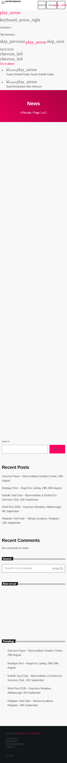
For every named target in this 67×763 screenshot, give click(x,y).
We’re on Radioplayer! (23, 404)
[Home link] (11, 5)
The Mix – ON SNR (20, 617)
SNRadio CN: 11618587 (28, 733)
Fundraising (11, 248)
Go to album (7, 63)
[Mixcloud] (8, 755)
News (8, 321)
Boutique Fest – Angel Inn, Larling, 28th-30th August (32, 488)
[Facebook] (12, 755)
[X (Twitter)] (6, 755)
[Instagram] (10, 755)
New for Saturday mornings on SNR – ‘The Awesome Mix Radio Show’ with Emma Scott (31, 331)
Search (5, 441)
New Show (10, 175)
